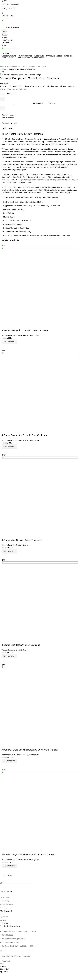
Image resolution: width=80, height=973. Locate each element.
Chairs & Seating (28, 67)
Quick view (9, 870)
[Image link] (15, 886)
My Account (4, 917)
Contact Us (3, 908)
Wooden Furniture (13, 67)
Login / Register (5, 897)
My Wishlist (3, 920)
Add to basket (37, 103)
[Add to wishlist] (4, 850)
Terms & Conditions (6, 904)
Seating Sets (41, 67)
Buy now (52, 103)
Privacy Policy (4, 901)
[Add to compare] (4, 870)
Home (2, 67)
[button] (9, 866)
